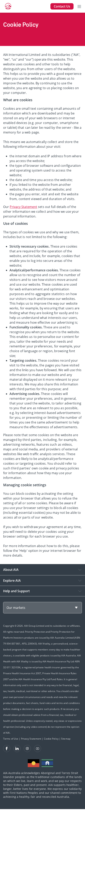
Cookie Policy (51, 738)
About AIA (11, 569)
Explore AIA (12, 580)
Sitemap (65, 738)
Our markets (16, 607)
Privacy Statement (23, 207)
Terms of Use (10, 738)
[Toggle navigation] (79, 6)
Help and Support (16, 591)
